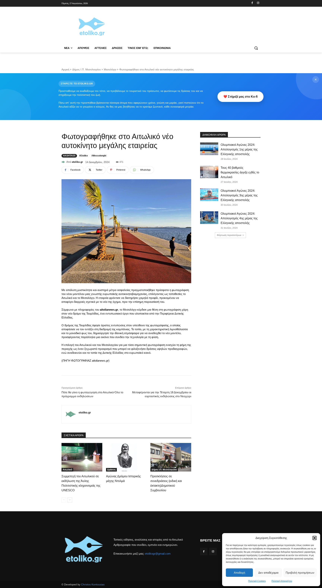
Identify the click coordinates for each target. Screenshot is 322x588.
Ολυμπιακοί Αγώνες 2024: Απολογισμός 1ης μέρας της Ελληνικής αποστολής (239, 149)
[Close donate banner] (315, 79)
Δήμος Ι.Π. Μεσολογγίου (86, 69)
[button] (314, 538)
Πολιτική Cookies (257, 581)
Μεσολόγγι (110, 69)
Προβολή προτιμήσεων (300, 572)
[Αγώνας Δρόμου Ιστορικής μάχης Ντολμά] (126, 457)
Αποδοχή (239, 572)
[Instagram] (258, 3)
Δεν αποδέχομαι (268, 572)
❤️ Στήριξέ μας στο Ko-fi (240, 96)
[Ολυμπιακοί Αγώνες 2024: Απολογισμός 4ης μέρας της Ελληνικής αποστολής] (209, 217)
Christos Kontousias (93, 584)
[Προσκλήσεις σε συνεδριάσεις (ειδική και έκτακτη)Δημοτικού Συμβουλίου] (170, 457)
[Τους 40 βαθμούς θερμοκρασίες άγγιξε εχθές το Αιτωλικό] (209, 171)
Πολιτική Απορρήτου (282, 581)
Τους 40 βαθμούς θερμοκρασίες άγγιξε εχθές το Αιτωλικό (240, 172)
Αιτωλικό (67, 469)
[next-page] (69, 499)
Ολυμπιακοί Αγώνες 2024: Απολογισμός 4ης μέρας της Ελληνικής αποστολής (239, 218)
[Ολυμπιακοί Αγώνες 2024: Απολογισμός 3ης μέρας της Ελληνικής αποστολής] (209, 194)
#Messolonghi (98, 155)
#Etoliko (83, 155)
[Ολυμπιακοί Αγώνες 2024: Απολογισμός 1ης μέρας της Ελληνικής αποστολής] (209, 148)
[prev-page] (63, 499)
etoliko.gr (77, 162)
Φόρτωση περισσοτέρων (229, 235)
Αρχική (65, 69)
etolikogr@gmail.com (158, 553)
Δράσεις (111, 469)
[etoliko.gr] (63, 162)
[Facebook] (252, 3)
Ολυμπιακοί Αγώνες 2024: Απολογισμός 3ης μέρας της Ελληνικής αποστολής (239, 195)
